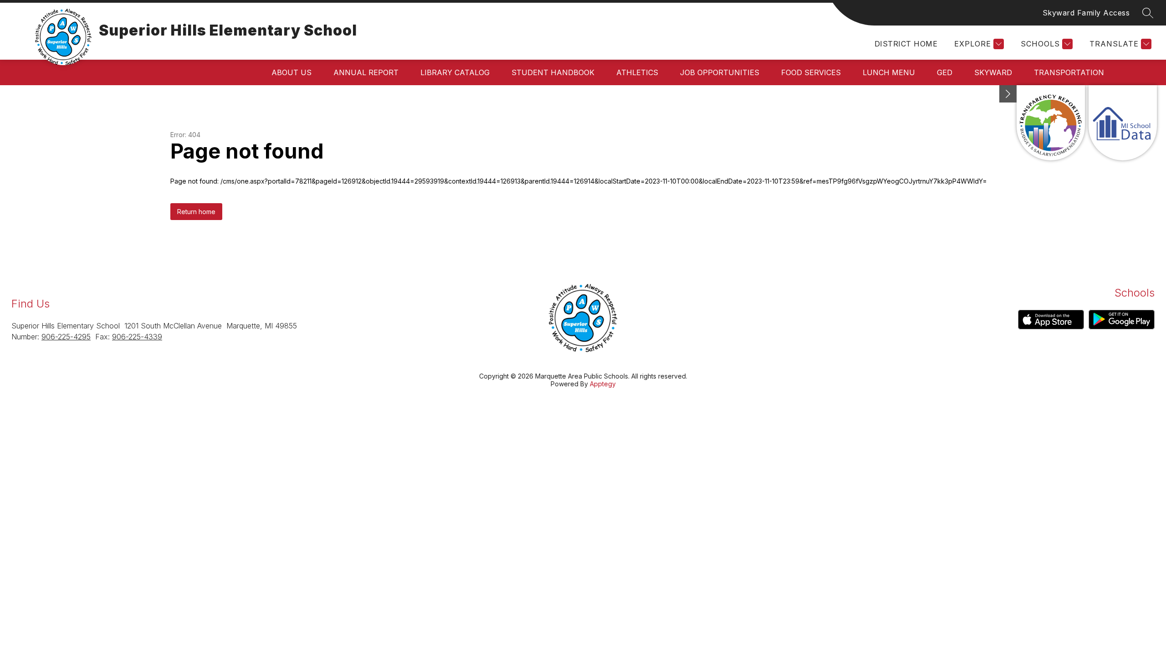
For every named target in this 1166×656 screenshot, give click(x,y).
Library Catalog (455, 72)
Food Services (811, 72)
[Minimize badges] (1008, 93)
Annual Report (366, 72)
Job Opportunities (719, 72)
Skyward (993, 72)
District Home (905, 43)
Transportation (1069, 72)
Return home (196, 211)
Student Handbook (552, 72)
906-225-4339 (137, 336)
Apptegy (603, 384)
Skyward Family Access (1086, 12)
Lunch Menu (889, 72)
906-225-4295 (66, 336)
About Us (291, 72)
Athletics (637, 72)
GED (944, 72)
